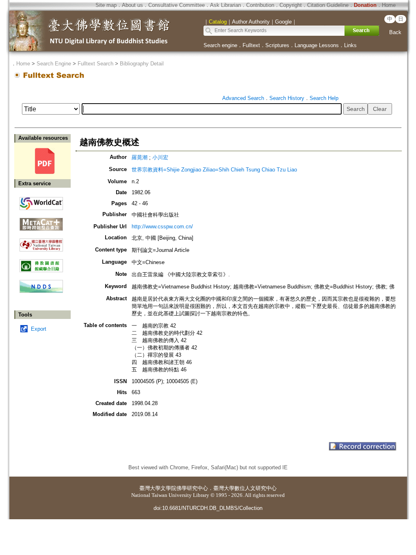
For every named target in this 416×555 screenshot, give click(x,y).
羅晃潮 (139, 157)
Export (38, 329)
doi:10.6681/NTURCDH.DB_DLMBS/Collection (208, 508)
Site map (106, 5)
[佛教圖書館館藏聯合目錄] (41, 262)
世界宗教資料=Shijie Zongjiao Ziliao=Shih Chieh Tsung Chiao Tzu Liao (214, 170)
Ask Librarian (225, 5)
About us (132, 5)
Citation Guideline (328, 5)
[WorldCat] (41, 201)
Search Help (324, 98)
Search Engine (54, 64)
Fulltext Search (95, 64)
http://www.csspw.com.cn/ (162, 226)
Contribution (260, 5)
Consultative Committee (176, 5)
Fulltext (251, 45)
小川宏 (160, 157)
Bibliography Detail (142, 64)
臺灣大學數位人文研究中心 (245, 488)
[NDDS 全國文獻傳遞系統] (41, 291)
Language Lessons (317, 45)
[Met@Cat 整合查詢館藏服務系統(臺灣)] (41, 221)
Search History (286, 98)
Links (350, 45)
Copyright (291, 5)
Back (395, 32)
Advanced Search (243, 98)
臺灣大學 (149, 488)
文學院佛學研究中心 (184, 488)
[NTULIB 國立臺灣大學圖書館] (41, 241)
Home (389, 5)
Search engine (220, 45)
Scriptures (277, 45)
